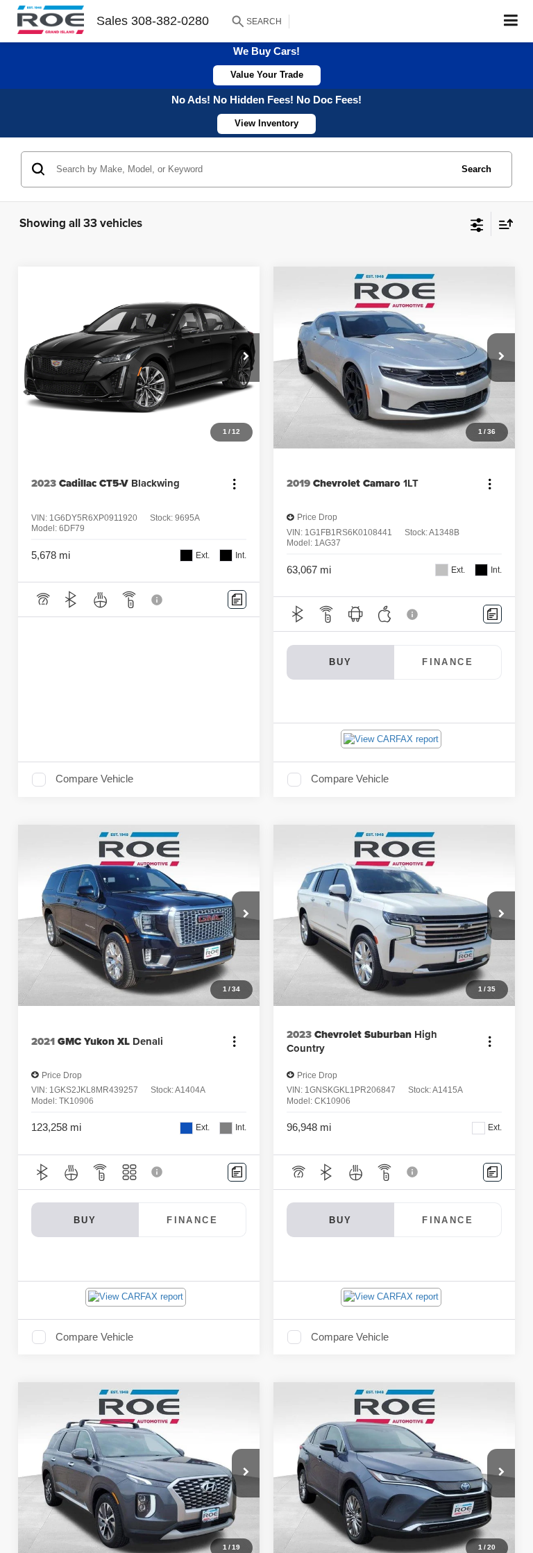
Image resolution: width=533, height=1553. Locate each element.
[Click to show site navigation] (511, 21)
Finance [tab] (447, 662)
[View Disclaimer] (158, 599)
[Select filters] (477, 223)
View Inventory (266, 123)
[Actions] (234, 483)
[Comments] (237, 599)
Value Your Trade (266, 74)
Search (476, 169)
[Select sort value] (502, 224)
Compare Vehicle (94, 778)
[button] (246, 357)
